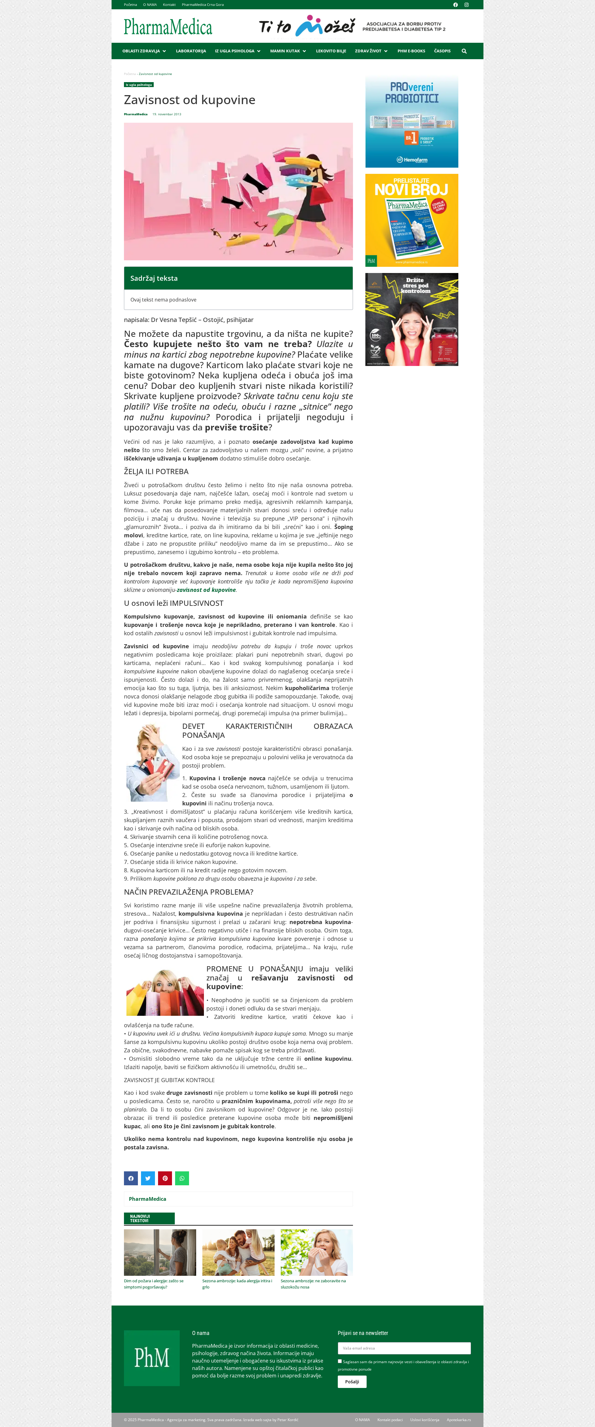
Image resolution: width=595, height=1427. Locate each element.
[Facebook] (455, 4)
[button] (144, 51)
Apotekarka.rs (459, 1419)
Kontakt (169, 4)
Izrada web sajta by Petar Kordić (270, 1419)
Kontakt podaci (390, 1419)
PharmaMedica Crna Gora (203, 4)
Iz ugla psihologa (139, 84)
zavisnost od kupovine (206, 589)
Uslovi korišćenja (424, 1419)
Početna (130, 4)
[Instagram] (466, 4)
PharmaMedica (147, 1199)
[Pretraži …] (464, 51)
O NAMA (150, 4)
